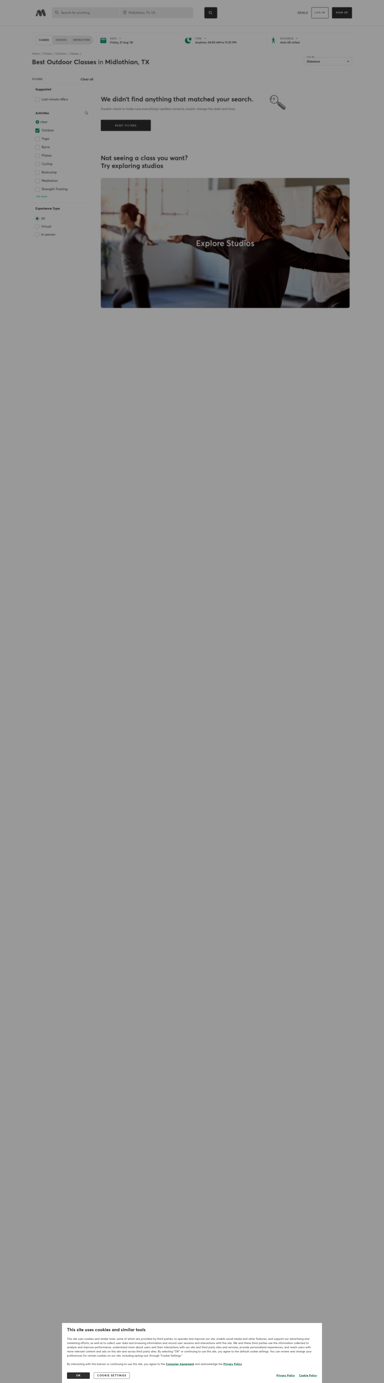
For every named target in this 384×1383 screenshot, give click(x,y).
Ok (78, 1375)
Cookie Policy (308, 1375)
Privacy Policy (232, 1364)
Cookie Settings (111, 1375)
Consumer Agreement (180, 1364)
